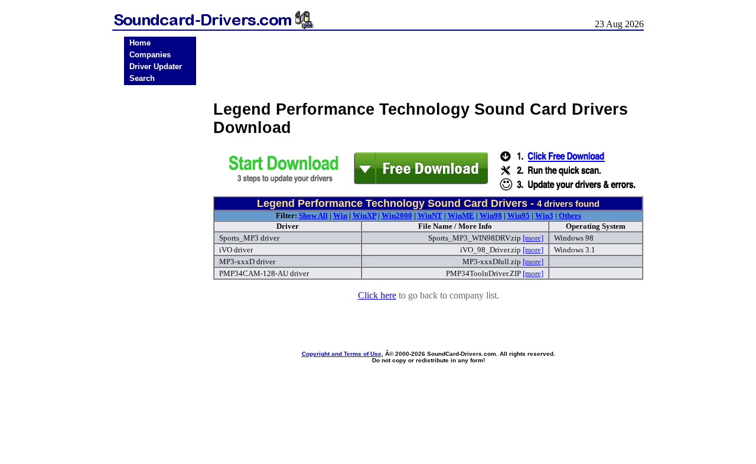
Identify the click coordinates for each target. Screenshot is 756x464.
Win (340, 215)
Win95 (518, 215)
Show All (313, 215)
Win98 (491, 215)
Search (142, 78)
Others (570, 215)
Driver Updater (155, 66)
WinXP (364, 215)
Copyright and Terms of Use (342, 354)
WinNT (430, 215)
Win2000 (397, 215)
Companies (150, 54)
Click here (377, 295)
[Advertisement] (160, 273)
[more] (533, 237)
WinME (461, 215)
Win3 (544, 215)
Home (140, 42)
